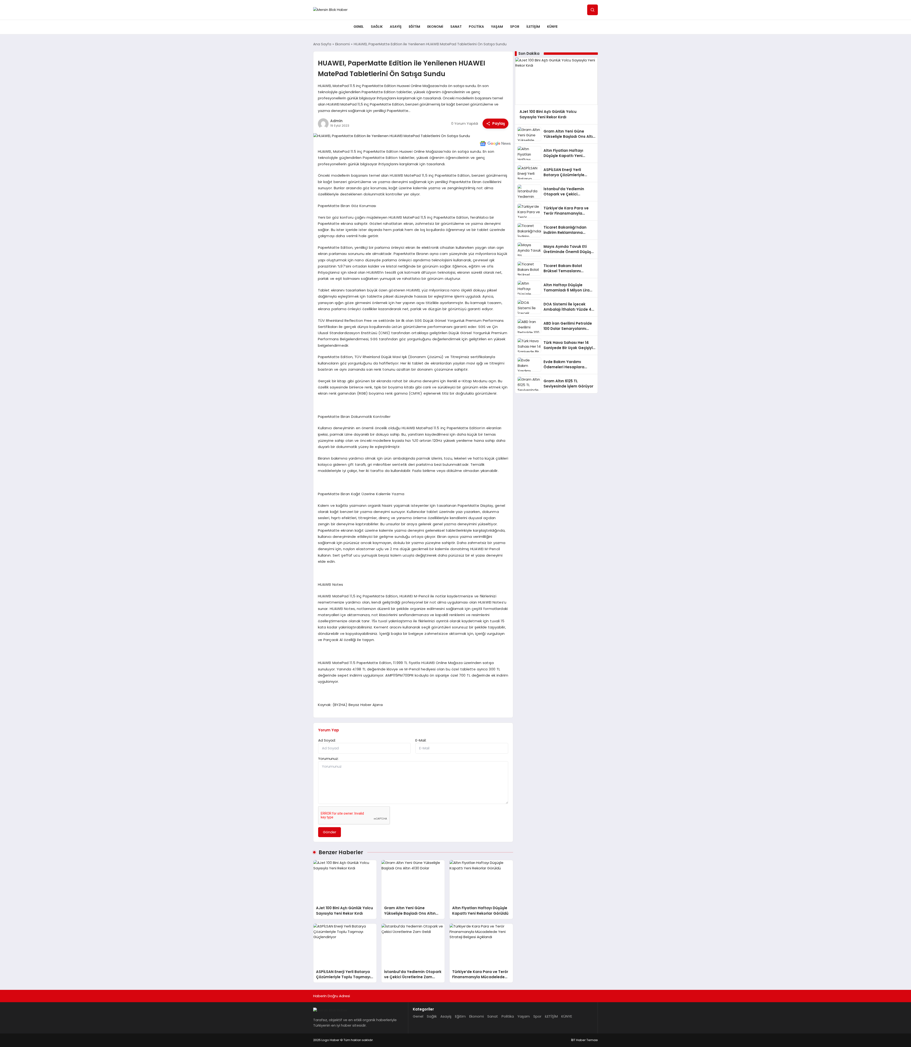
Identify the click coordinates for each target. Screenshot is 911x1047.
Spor (514, 26)
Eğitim (414, 26)
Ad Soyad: (327, 740)
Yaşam (497, 26)
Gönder (329, 832)
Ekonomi (435, 26)
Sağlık (377, 26)
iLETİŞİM (533, 26)
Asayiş (396, 26)
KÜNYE (552, 26)
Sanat (456, 26)
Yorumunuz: (328, 758)
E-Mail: (420, 740)
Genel (358, 26)
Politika (476, 26)
